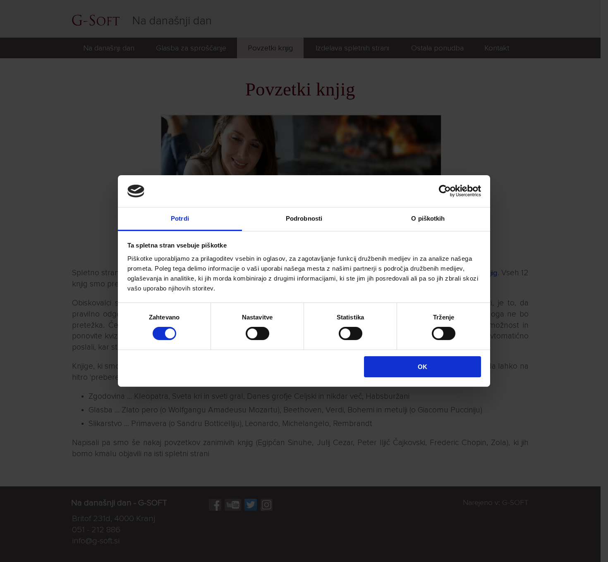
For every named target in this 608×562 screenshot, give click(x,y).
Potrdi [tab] (180, 218)
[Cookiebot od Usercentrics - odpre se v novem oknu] (445, 191)
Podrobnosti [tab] (304, 218)
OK (422, 366)
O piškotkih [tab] (428, 218)
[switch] (257, 333)
